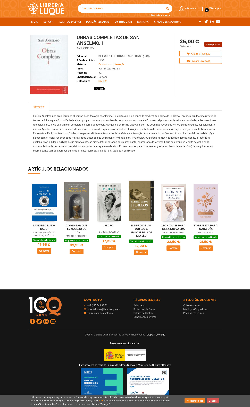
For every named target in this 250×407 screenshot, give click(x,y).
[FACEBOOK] (200, 21)
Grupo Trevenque (156, 334)
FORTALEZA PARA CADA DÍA (205, 227)
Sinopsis (38, 106)
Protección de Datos (144, 309)
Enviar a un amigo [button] (200, 61)
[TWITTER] (206, 21)
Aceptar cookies (195, 401)
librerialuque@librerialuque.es (104, 309)
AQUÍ (101, 400)
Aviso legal (139, 305)
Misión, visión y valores (195, 309)
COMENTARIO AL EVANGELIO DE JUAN (76, 229)
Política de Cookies (144, 313)
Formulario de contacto (100, 313)
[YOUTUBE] (218, 21)
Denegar (213, 401)
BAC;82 (102, 81)
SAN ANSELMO (85, 48)
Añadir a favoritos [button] (200, 53)
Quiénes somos (191, 305)
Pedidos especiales (193, 313)
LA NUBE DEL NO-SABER (44, 227)
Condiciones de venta (145, 317)
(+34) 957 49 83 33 (97, 305)
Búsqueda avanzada (160, 15)
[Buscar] (167, 8)
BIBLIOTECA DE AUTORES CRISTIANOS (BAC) (124, 56)
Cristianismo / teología (111, 64)
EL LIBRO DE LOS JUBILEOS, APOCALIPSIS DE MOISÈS (141, 231)
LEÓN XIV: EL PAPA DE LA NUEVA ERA (173, 227)
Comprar (44, 250)
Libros (48, 21)
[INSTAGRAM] (212, 21)
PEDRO (108, 225)
